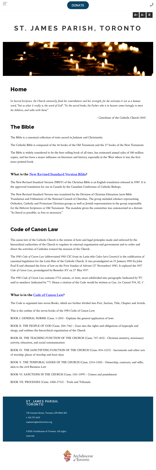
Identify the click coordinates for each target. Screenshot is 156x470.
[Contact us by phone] (151, 5)
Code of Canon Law (48, 295)
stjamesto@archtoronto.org (39, 422)
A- (142, 15)
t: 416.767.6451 (33, 417)
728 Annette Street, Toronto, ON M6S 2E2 (46, 412)
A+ (136, 15)
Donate (78, 5)
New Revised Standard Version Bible (57, 174)
